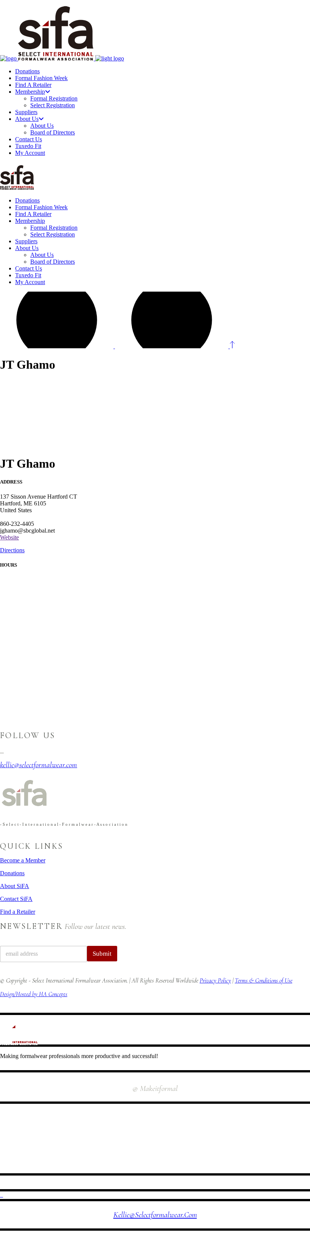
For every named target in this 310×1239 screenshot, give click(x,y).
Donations (12, 873)
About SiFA (14, 886)
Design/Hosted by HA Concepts (33, 994)
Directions (12, 550)
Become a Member (22, 860)
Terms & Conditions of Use (263, 980)
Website (9, 537)
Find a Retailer (17, 911)
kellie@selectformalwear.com (155, 1214)
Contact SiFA (16, 899)
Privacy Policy (215, 980)
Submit (102, 953)
